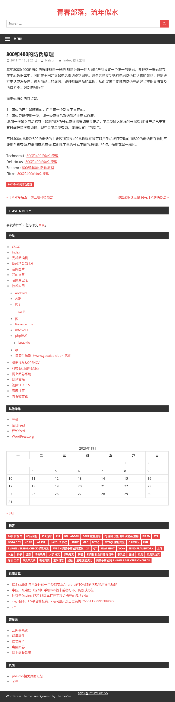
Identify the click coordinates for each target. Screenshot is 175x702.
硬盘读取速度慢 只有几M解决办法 (142, 197)
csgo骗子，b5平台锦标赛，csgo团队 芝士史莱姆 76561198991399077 (63, 601)
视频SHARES (21, 385)
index (67, 60)
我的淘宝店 (20, 280)
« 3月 (10, 513)
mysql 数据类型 (115, 542)
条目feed (18, 425)
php (146, 542)
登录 (41, 225)
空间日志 (58, 560)
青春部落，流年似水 (87, 12)
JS (16, 318)
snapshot (108, 548)
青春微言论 (20, 396)
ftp (156, 536)
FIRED (146, 536)
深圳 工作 (13, 560)
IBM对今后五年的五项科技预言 (30, 197)
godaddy (14, 542)
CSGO (16, 247)
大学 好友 (54, 554)
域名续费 (40, 554)
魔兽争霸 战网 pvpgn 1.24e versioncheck (123, 560)
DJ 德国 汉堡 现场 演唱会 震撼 (121, 536)
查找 (131, 554)
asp (57, 536)
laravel (41, 542)
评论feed (18, 431)
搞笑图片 (18, 641)
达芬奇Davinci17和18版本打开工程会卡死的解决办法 (50, 595)
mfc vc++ (22, 330)
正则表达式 (153, 554)
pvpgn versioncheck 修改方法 (28, 548)
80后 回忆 (32, 536)
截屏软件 (18, 636)
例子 (19, 554)
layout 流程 (59, 542)
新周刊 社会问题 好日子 (100, 554)
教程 (80, 554)
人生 (10, 554)
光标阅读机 (20, 258)
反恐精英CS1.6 (22, 263)
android (21, 293)
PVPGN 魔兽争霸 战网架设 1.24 (70, 548)
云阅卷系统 (20, 630)
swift (21, 311)
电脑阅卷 (18, 647)
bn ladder (71, 536)
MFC (85, 542)
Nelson (50, 60)
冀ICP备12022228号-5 (93, 693)
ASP (18, 298)
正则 (140, 554)
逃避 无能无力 (84, 560)
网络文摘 (18, 379)
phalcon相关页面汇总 (27, 676)
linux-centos (24, 324)
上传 (159, 548)
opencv (133, 542)
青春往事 (18, 391)
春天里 (121, 554)
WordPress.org (23, 436)
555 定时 (46, 536)
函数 (28, 554)
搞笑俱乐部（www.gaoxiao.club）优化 (43, 355)
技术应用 (79, 60)
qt (16, 350)
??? (14, 607)
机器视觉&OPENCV (25, 362)
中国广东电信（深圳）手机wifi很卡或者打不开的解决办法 (53, 590)
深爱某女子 (29, 560)
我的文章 (18, 274)
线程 (70, 560)
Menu (18, 39)
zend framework (141, 548)
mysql (96, 542)
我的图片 (18, 269)
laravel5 (24, 343)
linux (75, 542)
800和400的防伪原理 (42, 155)
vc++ (121, 548)
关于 (15, 681)
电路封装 (44, 560)
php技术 (21, 335)
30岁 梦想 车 (15, 536)
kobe (28, 542)
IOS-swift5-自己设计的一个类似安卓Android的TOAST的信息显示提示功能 (64, 584)
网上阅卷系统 (21, 374)
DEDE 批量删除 (92, 536)
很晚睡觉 (69, 554)
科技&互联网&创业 (25, 368)
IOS (17, 304)
